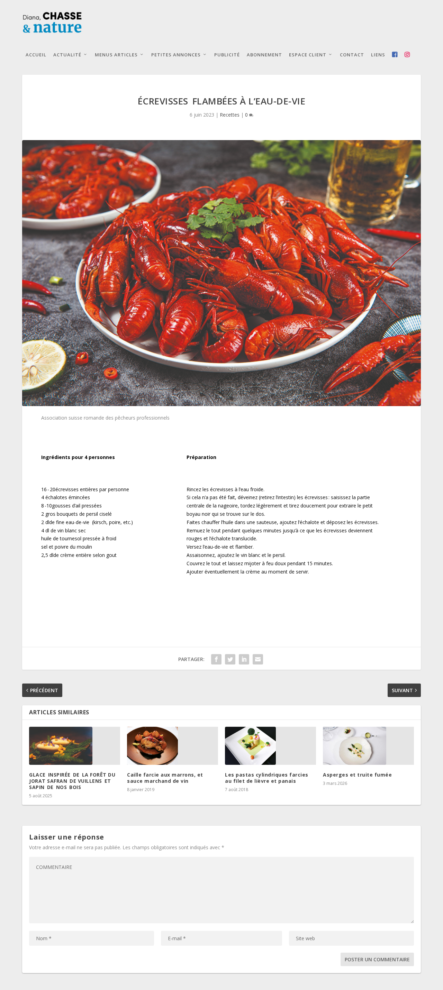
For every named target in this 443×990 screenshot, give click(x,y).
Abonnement (264, 55)
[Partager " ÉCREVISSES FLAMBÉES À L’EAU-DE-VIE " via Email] (258, 659)
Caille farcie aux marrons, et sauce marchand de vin (165, 777)
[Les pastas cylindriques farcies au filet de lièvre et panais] (270, 746)
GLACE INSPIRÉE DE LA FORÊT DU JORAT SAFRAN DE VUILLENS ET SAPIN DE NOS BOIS (72, 780)
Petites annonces (176, 55)
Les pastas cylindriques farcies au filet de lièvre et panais (266, 777)
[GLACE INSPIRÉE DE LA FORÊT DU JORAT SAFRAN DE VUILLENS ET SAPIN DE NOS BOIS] (74, 746)
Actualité (67, 55)
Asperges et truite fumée (357, 774)
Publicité (227, 55)
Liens (378, 55)
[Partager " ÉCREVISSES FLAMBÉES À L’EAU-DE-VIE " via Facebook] (216, 659)
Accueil (36, 55)
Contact (352, 55)
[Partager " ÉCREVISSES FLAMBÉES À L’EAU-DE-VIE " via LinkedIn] (244, 659)
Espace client (307, 55)
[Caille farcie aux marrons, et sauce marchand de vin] (172, 746)
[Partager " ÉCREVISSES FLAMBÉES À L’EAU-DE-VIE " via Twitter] (230, 659)
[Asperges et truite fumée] (368, 746)
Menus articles (116, 55)
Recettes (229, 114)
